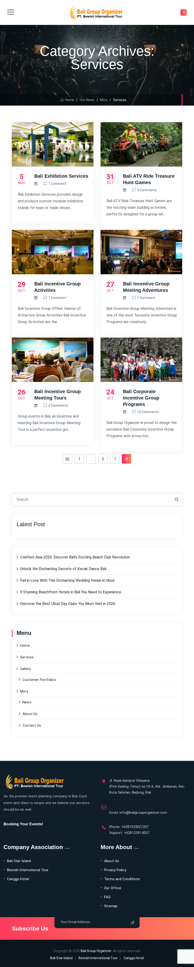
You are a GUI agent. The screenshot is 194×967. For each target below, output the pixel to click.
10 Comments (148, 412)
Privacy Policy (115, 870)
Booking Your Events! (23, 824)
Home (69, 100)
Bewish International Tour (27, 870)
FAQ (107, 897)
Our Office (112, 888)
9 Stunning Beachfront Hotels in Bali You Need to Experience (70, 592)
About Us (30, 714)
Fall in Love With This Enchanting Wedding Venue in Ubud (67, 580)
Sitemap (110, 906)
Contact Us (31, 725)
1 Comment (57, 184)
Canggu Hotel (18, 879)
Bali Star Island (19, 861)
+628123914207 (136, 833)
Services (27, 657)
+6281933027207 (134, 827)
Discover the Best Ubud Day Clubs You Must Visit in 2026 (67, 603)
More (24, 691)
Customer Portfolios (39, 680)
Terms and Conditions (122, 879)
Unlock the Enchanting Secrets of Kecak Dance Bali (63, 569)
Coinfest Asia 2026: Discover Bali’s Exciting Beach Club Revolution (75, 557)
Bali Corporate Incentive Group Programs (141, 398)
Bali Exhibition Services (61, 176)
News (26, 702)
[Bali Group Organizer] (96, 12)
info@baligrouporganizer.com (138, 812)
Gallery (25, 669)
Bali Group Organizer (96, 951)
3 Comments (147, 190)
